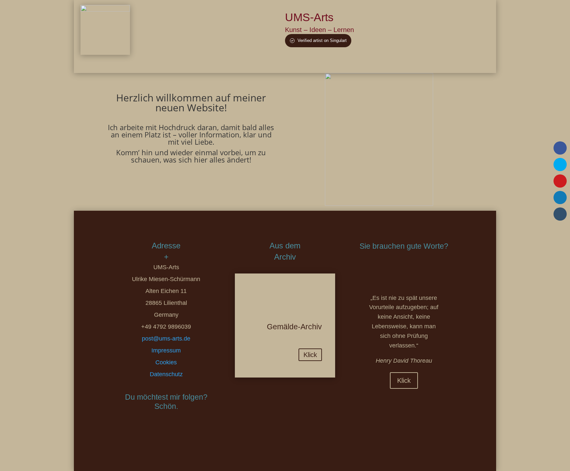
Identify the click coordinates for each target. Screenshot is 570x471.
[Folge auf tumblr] (190, 430)
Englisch (447, 63)
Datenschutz (166, 374)
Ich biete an (355, 63)
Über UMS (298, 63)
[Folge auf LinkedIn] (174, 430)
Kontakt (420, 63)
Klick (310, 354)
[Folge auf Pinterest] (158, 430)
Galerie (326, 63)
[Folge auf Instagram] (205, 430)
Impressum (166, 350)
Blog (381, 63)
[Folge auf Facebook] (126, 430)
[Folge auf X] (142, 430)
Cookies (166, 362)
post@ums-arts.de (166, 338)
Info (399, 63)
